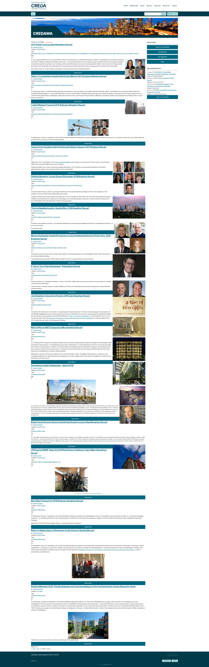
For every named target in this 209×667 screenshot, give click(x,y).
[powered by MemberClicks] (104, 665)
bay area (123, 53)
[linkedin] (168, 655)
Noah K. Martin (37, 368)
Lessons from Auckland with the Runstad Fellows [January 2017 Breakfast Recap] (68, 147)
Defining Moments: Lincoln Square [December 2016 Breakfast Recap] (62, 176)
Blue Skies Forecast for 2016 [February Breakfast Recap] (57, 501)
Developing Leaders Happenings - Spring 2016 (52, 365)
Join (33, 14)
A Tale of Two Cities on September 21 (79, 316)
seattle (50, 53)
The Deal (40, 591)
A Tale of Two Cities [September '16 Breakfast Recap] (55, 266)
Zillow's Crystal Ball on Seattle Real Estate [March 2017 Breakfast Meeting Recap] (68, 76)
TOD (46, 53)
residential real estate (98, 53)
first (34, 649)
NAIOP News (41, 49)
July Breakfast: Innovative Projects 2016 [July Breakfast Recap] (60, 296)
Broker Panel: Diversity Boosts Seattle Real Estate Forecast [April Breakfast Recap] (69, 422)
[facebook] (174, 655)
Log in (175, 660)
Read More (78, 73)
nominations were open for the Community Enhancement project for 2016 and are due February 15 (107, 550)
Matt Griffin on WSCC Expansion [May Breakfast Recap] (56, 327)
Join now (166, 660)
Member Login (172, 14)
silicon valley (116, 53)
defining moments (50, 185)
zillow (58, 85)
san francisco (109, 53)
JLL (127, 53)
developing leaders (39, 374)
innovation (48, 305)
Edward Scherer (38, 47)
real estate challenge (51, 462)
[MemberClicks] (39, 9)
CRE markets (56, 53)
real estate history (61, 185)
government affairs (51, 248)
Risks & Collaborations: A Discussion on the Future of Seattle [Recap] (62, 530)
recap (43, 53)
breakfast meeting (36, 53)
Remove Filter (49, 42)
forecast (136, 53)
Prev (38, 649)
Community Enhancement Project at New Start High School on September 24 (71, 318)
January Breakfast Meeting (63, 162)
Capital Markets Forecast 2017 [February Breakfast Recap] (58, 105)
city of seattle (80, 53)
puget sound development (68, 53)
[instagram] (171, 655)
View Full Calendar (162, 97)
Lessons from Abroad (61, 156)
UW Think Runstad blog (96, 493)
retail (58, 217)
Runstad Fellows (50, 156)
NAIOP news (88, 53)
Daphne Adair (37, 241)
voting (64, 248)
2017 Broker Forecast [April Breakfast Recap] (51, 44)
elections (59, 248)
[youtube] (177, 655)
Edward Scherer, (38, 149)
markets (130, 53)
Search (163, 14)
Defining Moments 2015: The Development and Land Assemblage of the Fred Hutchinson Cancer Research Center (83, 586)
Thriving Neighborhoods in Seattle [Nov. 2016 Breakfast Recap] (60, 208)
